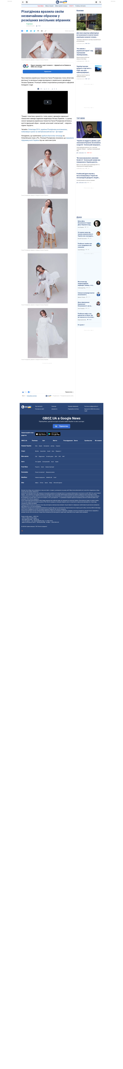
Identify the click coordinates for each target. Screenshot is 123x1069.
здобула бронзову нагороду (52, 136)
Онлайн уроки (49, 456)
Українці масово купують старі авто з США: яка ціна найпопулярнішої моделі (84, 69)
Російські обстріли (80, 6)
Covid (55, 477)
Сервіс (56, 461)
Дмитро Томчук (81, 297)
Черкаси (58, 446)
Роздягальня (29, 24)
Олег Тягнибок (81, 308)
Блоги (76, 440)
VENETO (71, 6)
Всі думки (81, 325)
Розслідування (68, 440)
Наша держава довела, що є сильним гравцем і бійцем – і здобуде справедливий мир (88, 149)
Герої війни (41, 6)
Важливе (80, 11)
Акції (52, 461)
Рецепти (37, 467)
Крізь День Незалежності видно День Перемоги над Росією (84, 223)
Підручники (42, 456)
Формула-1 (58, 451)
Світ (43, 440)
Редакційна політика (32, 395)
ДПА (56, 456)
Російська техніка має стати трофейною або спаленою (85, 245)
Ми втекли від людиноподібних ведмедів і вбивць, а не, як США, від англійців (85, 283)
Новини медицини (40, 477)
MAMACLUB (49, 477)
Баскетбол (43, 451)
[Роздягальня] (48, 396)
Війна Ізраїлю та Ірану (61, 6)
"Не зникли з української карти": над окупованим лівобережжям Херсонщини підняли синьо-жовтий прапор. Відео (85, 52)
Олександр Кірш (82, 287)
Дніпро (52, 446)
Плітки (41, 482)
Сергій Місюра (81, 249)
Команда (54, 406)
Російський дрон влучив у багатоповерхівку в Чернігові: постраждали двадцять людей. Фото (88, 176)
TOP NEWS (81, 118)
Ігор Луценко (81, 227)
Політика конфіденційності (91, 406)
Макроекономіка (50, 472)
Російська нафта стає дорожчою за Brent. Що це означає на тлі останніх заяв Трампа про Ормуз (86, 315)
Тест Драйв (38, 461)
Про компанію (38, 406)
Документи (54, 409)
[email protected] (41, 522)
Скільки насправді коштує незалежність (86, 294)
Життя (55, 440)
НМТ (63, 456)
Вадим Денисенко (82, 319)
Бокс (53, 451)
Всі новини (98, 440)
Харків (40, 446)
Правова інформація (73, 406)
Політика (35, 440)
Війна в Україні (49, 6)
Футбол (37, 451)
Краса (46, 482)
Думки (79, 217)
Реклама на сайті (39, 409)
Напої (42, 467)
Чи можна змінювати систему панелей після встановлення (89, 40)
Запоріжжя (46, 446)
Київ (36, 446)
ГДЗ (36, 456)
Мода (50, 482)
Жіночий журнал (58, 482)
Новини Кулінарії (49, 467)
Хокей (48, 451)
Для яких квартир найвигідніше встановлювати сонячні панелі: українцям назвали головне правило (88, 35)
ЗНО (60, 456)
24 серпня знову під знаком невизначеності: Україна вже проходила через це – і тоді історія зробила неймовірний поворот (85, 234)
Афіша (36, 482)
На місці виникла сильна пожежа (86, 180)
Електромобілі (46, 461)
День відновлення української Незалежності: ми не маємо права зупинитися (86, 304)
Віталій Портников (82, 238)
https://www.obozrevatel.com (76, 490)
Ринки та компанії (39, 472)
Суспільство (88, 440)
